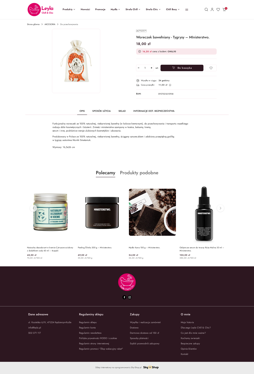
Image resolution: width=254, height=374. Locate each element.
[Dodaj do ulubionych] (211, 68)
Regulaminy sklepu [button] (91, 314)
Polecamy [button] (105, 172)
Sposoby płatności (139, 338)
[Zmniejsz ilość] (138, 68)
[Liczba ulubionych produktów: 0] (218, 9)
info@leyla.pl (34, 327)
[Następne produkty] (220, 208)
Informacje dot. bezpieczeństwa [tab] (153, 111)
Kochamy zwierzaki (190, 338)
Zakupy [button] (134, 314)
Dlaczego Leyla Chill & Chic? (196, 327)
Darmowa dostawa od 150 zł (144, 333)
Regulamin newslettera (90, 333)
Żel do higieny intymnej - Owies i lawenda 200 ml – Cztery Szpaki (207, 249)
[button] (69, 9)
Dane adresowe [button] (38, 314)
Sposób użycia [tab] (101, 111)
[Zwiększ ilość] (151, 68)
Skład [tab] (122, 111)
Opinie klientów (189, 348)
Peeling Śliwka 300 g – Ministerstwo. (48, 247)
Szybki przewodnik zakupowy (144, 343)
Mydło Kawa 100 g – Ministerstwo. (97, 247)
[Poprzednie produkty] (33, 208)
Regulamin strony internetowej (94, 343)
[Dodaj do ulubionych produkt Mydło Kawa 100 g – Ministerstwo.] (125, 184)
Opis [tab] (82, 111)
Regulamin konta (87, 327)
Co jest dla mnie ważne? (193, 333)
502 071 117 (34, 333)
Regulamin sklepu (88, 322)
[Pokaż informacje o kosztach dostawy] (170, 85)
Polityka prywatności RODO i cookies (98, 338)
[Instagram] (130, 297)
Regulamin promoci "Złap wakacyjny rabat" (101, 348)
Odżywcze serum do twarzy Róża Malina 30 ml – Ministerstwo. (155, 249)
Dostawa (134, 327)
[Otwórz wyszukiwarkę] (206, 9)
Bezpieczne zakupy (190, 343)
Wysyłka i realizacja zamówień (145, 322)
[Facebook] (124, 297)
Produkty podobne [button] (139, 172)
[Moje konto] (212, 9)
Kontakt (184, 354)
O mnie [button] (185, 314)
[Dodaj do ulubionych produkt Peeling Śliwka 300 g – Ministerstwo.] (75, 184)
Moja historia (187, 322)
